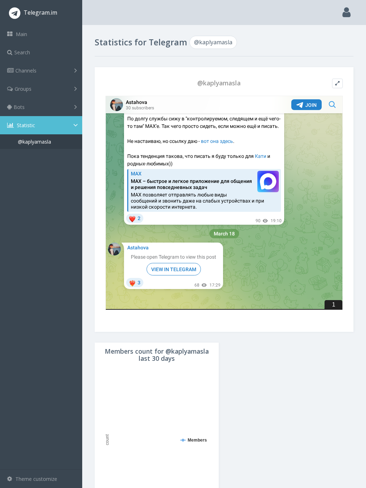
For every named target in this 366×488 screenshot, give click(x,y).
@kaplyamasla (34, 141)
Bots (19, 107)
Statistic (25, 125)
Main (20, 34)
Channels (25, 70)
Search (22, 52)
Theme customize (35, 478)
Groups (23, 88)
